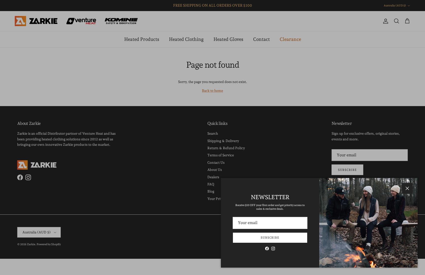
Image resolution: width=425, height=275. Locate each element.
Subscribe (270, 237)
